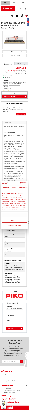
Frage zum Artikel (15, 55)
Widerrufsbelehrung (15, 85)
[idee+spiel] (8, 8)
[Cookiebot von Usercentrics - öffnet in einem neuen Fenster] (20, 183)
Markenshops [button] (6, 396)
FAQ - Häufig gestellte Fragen (12, 390)
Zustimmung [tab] (5, 187)
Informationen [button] (7, 371)
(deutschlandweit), (16, 70)
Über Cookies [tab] (23, 187)
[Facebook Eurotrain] (28, 24)
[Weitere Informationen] (25, 73)
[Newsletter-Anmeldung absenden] (21, 361)
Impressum (5, 85)
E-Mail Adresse (10, 315)
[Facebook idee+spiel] (28, 19)
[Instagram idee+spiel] (28, 22)
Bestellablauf (7, 388)
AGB (10, 85)
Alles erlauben (14, 215)
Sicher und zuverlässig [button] (10, 402)
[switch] (3, 408)
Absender (9, 311)
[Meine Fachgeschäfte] (17, 16)
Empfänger (9, 306)
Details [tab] (14, 187)
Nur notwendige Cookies (15, 225)
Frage (8, 320)
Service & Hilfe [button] (7, 385)
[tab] (8, 63)
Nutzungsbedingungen (10, 380)
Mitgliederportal (8, 382)
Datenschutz (5, 86)
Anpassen (13, 220)
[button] (21, 8)
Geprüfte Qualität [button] (8, 399)
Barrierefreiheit (8, 378)
